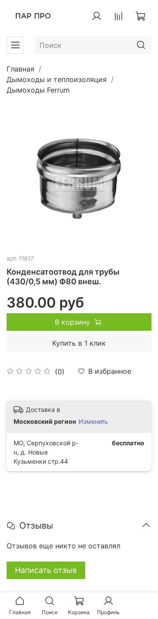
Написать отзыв (46, 570)
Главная (20, 68)
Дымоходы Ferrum (38, 90)
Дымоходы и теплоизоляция (57, 79)
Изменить (93, 421)
